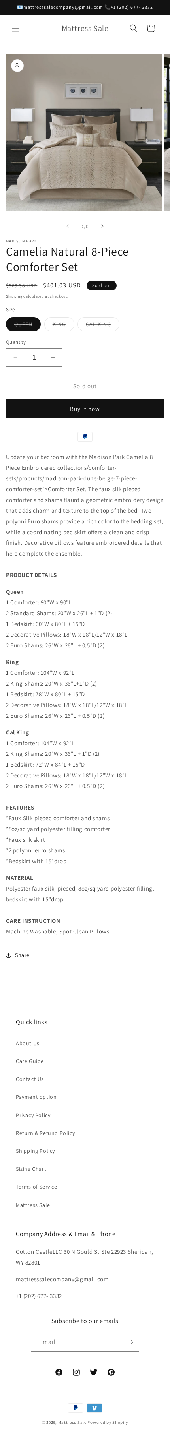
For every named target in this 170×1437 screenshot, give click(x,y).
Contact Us (30, 1079)
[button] (16, 28)
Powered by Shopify (107, 1422)
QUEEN (27, 325)
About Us (28, 1043)
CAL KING (102, 325)
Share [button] (22, 955)
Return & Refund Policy (45, 1133)
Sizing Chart (31, 1168)
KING (63, 325)
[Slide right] (102, 226)
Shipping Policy (35, 1150)
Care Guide (30, 1061)
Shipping (14, 296)
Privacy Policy (33, 1115)
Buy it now (85, 409)
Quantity (16, 342)
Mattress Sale (33, 1204)
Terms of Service (36, 1186)
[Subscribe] (130, 1342)
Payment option (36, 1096)
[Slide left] (67, 226)
